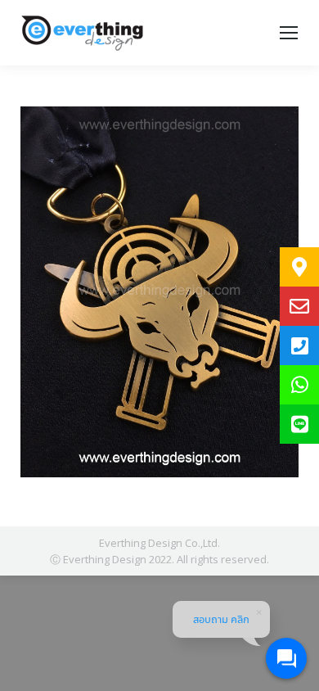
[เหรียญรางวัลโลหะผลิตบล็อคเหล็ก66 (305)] (159, 291)
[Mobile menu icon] (289, 33)
